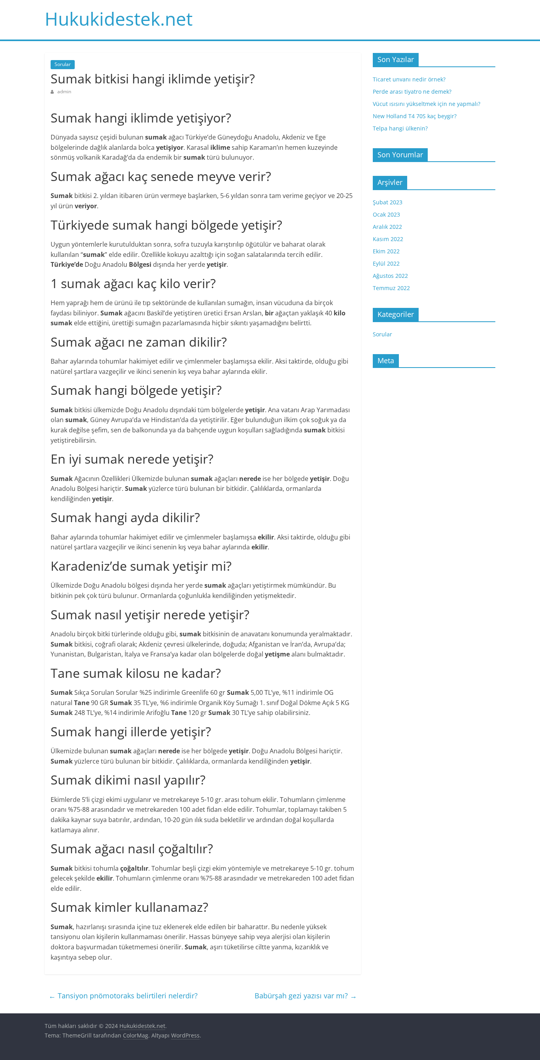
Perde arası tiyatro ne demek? (412, 91)
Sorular (63, 64)
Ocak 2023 (386, 214)
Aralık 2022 (387, 226)
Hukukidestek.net (119, 18)
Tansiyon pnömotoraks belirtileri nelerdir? (123, 995)
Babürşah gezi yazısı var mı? (306, 995)
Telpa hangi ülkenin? (400, 128)
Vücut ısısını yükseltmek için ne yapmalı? (426, 104)
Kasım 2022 (388, 239)
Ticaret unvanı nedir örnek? (409, 79)
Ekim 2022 (386, 251)
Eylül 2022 (386, 263)
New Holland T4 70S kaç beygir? (415, 116)
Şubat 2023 (387, 202)
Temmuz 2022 (391, 288)
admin (64, 91)
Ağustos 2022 (390, 275)
